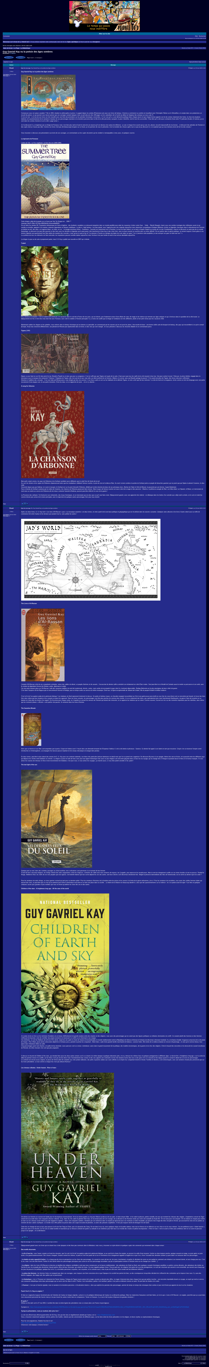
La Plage (16, 48)
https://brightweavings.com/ (106, 1315)
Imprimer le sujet (8, 61)
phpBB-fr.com (108, 1366)
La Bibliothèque (25, 48)
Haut (4, 503)
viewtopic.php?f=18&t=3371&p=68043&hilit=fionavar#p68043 (40, 223)
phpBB (97, 1365)
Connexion (6, 36)
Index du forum (8, 48)
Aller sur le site (104, 34)
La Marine (13, 53)
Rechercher (202, 36)
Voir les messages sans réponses (12, 45)
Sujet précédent (193, 61)
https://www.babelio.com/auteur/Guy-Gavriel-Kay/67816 (38, 1323)
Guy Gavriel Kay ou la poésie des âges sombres (28, 51)
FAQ (196, 36)
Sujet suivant (202, 61)
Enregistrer (96, 42)
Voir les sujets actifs (27, 45)
